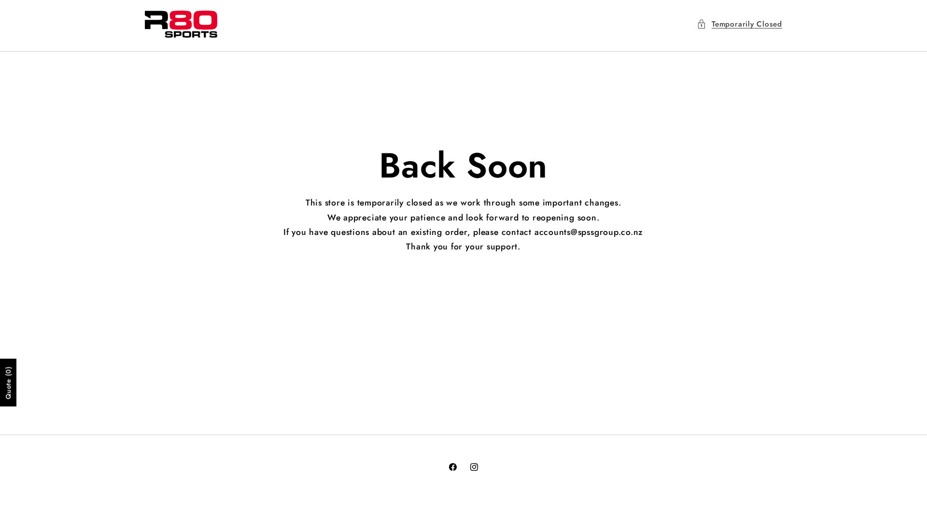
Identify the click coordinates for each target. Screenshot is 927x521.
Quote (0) (8, 382)
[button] (739, 24)
